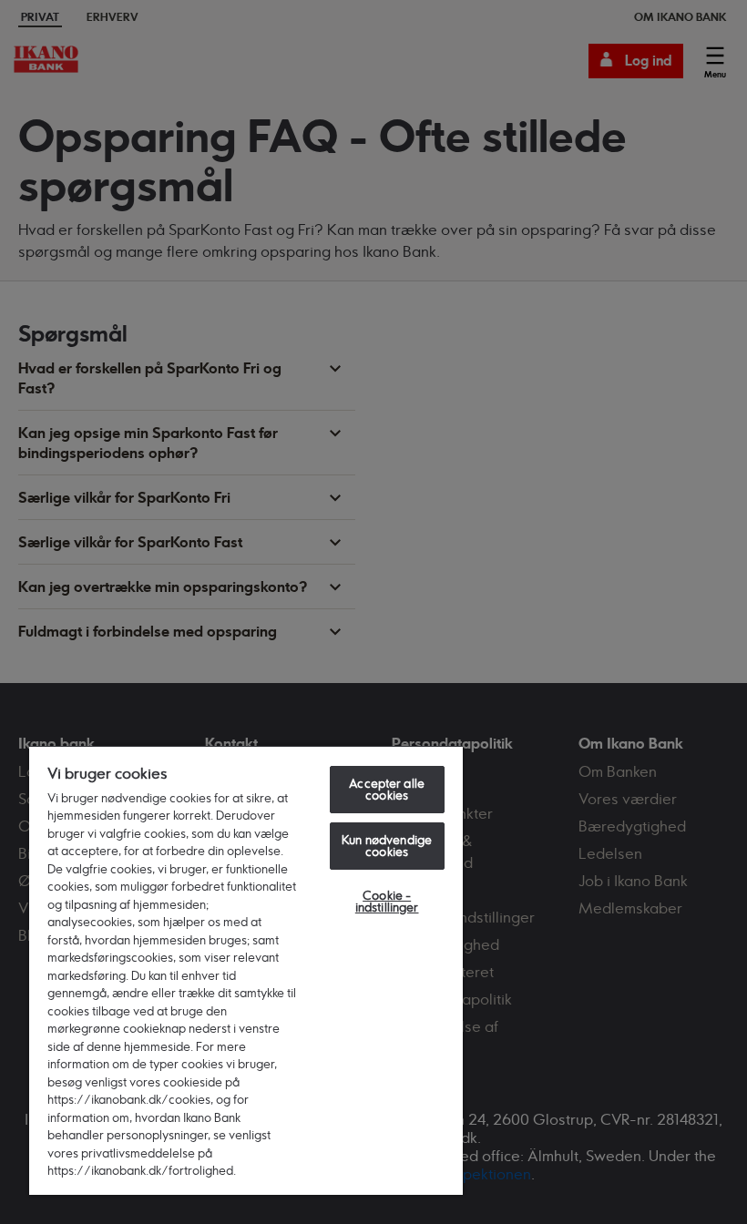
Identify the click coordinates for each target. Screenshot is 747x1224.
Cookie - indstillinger (387, 901)
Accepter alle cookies (387, 789)
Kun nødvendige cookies (387, 845)
